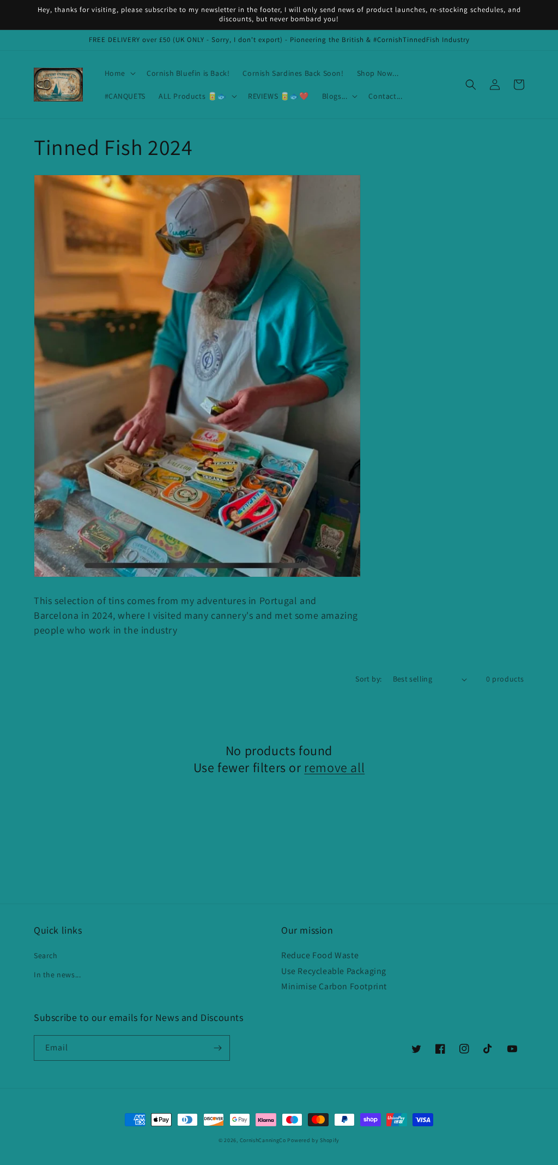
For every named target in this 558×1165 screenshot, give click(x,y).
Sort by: (368, 679)
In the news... (57, 974)
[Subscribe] (217, 1048)
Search (46, 955)
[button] (119, 73)
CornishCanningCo (263, 1140)
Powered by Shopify (313, 1140)
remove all (334, 767)
